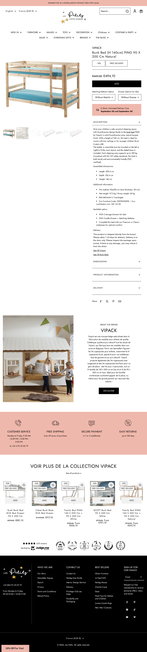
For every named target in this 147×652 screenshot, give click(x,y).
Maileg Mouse (101, 582)
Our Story (41, 573)
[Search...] (127, 11)
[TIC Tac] (134, 609)
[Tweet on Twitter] (107, 301)
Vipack (96, 48)
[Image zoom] (43, 86)
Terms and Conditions (46, 591)
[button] (116, 83)
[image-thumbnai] (9, 133)
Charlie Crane (101, 587)
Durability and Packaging (72, 600)
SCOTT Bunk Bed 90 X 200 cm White (102, 513)
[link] (80, 473)
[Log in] (134, 11)
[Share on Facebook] (101, 301)
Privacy (40, 587)
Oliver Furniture (101, 573)
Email (127, 577)
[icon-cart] (141, 11)
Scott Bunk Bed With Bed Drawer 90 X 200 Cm (15, 513)
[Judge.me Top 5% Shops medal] (108, 545)
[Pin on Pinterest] (113, 301)
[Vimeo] (134, 617)
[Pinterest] (134, 602)
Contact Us (71, 573)
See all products (73, 473)
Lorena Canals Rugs (103, 603)
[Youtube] (127, 617)
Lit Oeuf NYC (100, 578)
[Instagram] (127, 609)
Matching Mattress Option (103, 91)
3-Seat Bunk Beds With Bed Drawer (44, 512)
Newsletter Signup (45, 578)
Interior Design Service (76, 582)
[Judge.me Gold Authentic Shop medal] (72, 545)
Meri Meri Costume (103, 607)
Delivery (69, 587)
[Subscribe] (140, 577)
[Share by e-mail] (120, 301)
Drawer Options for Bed (128, 91)
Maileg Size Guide (74, 578)
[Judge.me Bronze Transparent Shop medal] (96, 545)
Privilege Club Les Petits (74, 593)
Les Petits (69, 644)
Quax (97, 591)
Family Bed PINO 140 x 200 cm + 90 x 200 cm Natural (131, 515)
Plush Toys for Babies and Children (104, 597)
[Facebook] (127, 602)
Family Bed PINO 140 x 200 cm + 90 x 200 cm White (73, 515)
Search (40, 582)
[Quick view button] (24, 485)
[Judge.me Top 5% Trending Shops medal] (120, 545)
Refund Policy (43, 596)
